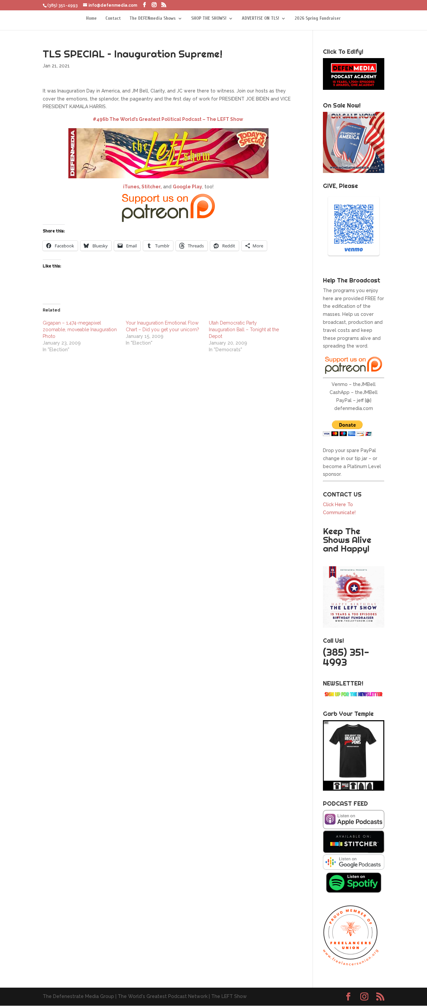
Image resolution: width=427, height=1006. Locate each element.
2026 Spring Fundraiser (318, 18)
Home (91, 18)
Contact (113, 18)
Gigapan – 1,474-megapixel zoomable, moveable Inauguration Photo (80, 329)
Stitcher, (151, 186)
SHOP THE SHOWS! (209, 18)
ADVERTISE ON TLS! (260, 18)
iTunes (131, 186)
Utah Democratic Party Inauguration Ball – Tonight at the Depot (244, 329)
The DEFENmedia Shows (152, 18)
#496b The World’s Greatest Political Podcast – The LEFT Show (168, 119)
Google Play (187, 186)
